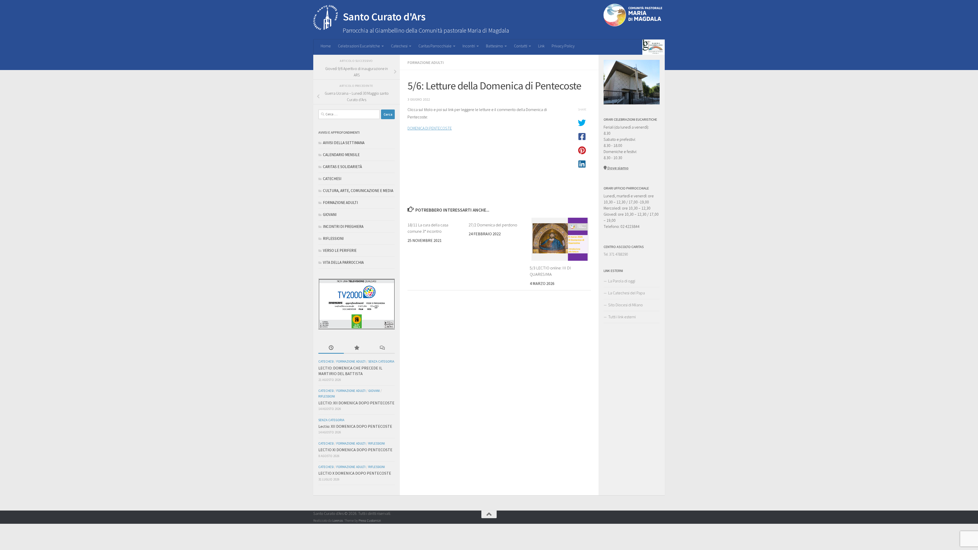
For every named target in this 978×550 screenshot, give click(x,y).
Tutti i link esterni (622, 316)
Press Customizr (370, 520)
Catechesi (399, 45)
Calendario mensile (341, 154)
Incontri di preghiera (343, 226)
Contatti (520, 45)
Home (326, 45)
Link (541, 45)
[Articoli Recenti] (331, 348)
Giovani (329, 214)
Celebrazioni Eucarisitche (359, 45)
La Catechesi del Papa (626, 292)
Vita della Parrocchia (343, 262)
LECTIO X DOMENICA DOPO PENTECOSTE (354, 473)
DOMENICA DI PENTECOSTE (430, 128)
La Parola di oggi (621, 280)
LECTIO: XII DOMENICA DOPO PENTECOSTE (356, 402)
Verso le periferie (340, 250)
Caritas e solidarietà (342, 166)
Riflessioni (333, 238)
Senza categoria (381, 361)
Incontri (469, 45)
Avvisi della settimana (343, 142)
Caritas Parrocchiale (435, 45)
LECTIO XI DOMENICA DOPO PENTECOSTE (355, 449)
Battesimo (494, 45)
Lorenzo (337, 520)
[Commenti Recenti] (382, 348)
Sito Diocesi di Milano (625, 304)
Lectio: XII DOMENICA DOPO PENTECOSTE (355, 426)
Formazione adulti (426, 62)
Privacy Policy (563, 45)
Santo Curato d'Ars (384, 16)
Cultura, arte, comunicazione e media (358, 190)
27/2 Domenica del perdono (493, 225)
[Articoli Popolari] (356, 348)
